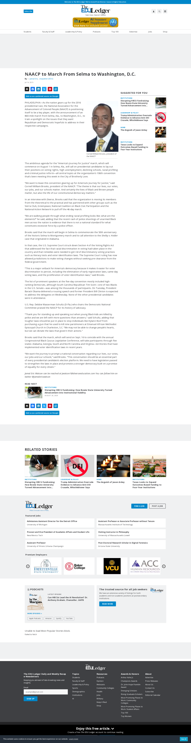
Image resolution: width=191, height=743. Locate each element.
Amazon (48, 618)
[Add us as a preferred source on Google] (55, 89)
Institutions (50, 387)
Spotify (58, 618)
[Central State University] (46, 566)
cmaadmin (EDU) (46, 79)
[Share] (33, 89)
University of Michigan (37, 524)
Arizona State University (109, 546)
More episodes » (34, 613)
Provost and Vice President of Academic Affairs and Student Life (58, 532)
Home (123, 127)
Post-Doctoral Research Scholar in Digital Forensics (123, 543)
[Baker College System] (145, 566)
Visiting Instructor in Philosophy (113, 532)
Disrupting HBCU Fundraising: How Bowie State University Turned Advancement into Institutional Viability (78, 391)
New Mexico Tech (35, 535)
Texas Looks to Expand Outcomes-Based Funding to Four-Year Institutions (134, 147)
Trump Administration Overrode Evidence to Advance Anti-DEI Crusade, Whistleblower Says (136, 117)
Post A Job (157, 506)
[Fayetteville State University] (112, 566)
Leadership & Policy (129, 113)
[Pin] (50, 89)
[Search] (159, 11)
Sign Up (30, 699)
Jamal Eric (34, 79)
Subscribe (28, 11)
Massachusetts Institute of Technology (115, 524)
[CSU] (79, 566)
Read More (107, 604)
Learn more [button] (73, 739)
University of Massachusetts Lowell (114, 535)
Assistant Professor (36, 543)
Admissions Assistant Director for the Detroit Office (52, 521)
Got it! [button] (183, 739)
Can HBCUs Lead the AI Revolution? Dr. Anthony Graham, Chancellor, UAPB (68, 598)
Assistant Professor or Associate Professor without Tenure (126, 521)
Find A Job (139, 506)
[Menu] (165, 11)
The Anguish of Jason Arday (134, 130)
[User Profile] (153, 11)
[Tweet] (44, 89)
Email (26, 687)
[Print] (27, 89)
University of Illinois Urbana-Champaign (45, 546)
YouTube (69, 618)
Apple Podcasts (35, 618)
